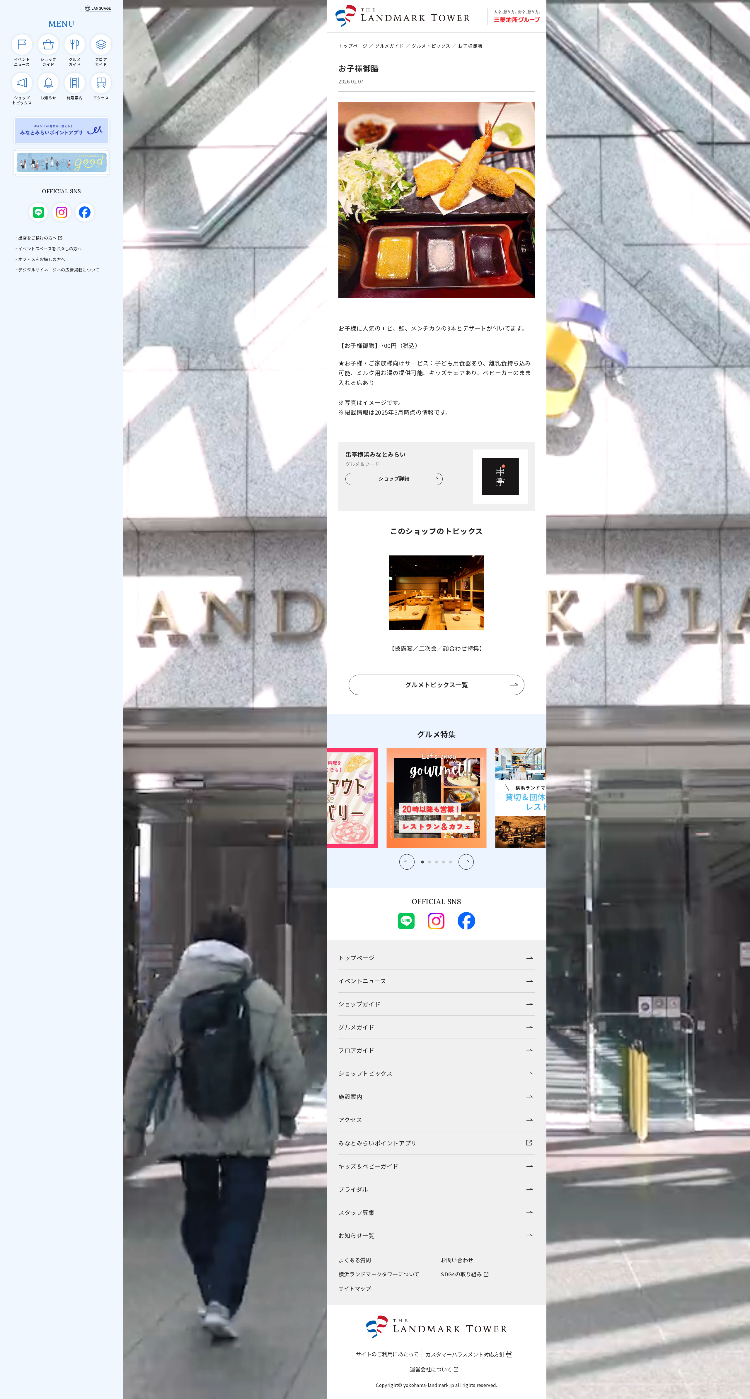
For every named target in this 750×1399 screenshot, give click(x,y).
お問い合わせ (457, 1260)
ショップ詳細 (394, 478)
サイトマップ (354, 1288)
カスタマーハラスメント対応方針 (464, 1354)
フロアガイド (356, 1050)
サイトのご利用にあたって (387, 1354)
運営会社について (431, 1369)
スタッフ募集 (356, 1212)
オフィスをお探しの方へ (41, 259)
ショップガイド (359, 1004)
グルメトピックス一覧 (436, 684)
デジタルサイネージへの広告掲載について (58, 270)
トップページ (353, 45)
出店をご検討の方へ (37, 238)
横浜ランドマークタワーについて (379, 1274)
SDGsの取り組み (461, 1274)
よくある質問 (354, 1260)
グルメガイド (389, 45)
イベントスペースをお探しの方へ (50, 249)
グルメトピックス (431, 45)
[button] (407, 862)
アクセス (350, 1119)
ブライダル (353, 1189)
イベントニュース (362, 980)
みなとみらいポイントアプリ (377, 1143)
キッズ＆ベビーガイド (368, 1166)
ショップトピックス (365, 1073)
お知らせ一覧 (356, 1235)
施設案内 (350, 1096)
